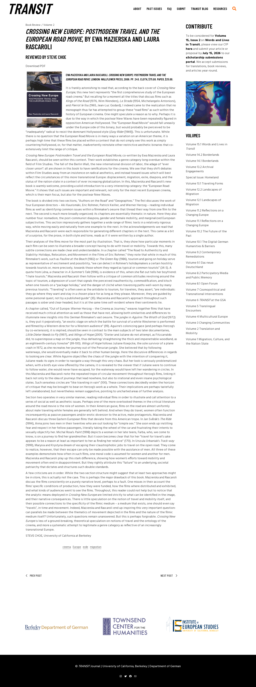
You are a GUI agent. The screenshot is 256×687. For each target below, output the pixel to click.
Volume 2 (49, 25)
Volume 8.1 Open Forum (202, 283)
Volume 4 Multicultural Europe (207, 316)
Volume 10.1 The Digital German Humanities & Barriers (207, 244)
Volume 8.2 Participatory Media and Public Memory (207, 275)
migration (95, 547)
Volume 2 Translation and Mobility (203, 331)
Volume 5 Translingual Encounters (200, 308)
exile (85, 547)
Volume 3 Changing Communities (208, 322)
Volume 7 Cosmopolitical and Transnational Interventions (205, 292)
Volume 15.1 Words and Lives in (206, 146)
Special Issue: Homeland (202, 177)
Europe (77, 547)
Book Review (33, 25)
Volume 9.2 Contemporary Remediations (203, 254)
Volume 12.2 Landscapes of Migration (204, 192)
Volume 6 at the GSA (206, 300)
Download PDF (35, 66)
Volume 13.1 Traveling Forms (204, 183)
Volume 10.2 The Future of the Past (206, 233)
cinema (67, 547)
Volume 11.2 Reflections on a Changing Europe (204, 213)
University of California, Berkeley (125, 666)
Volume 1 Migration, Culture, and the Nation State (208, 341)
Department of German (165, 666)
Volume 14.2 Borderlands (202, 154)
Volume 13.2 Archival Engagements (200, 169)
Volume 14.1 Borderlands (202, 161)
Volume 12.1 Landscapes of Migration (203, 202)
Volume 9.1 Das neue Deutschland (199, 265)
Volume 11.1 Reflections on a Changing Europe (204, 223)
